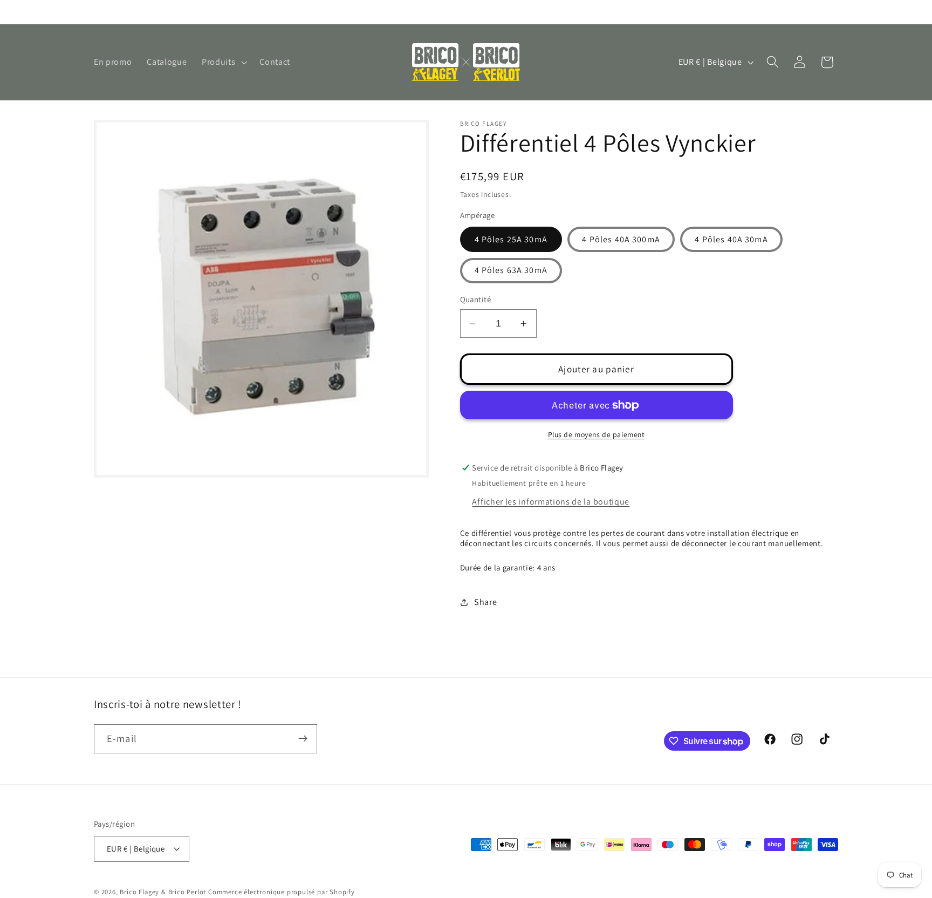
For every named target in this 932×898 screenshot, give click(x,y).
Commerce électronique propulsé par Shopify (281, 892)
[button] (223, 62)
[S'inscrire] (303, 738)
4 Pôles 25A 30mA (511, 239)
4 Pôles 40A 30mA (731, 239)
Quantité (475, 300)
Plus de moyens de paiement (596, 434)
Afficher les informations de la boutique (550, 502)
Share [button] (485, 602)
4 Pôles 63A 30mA (511, 270)
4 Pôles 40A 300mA (621, 239)
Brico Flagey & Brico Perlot (163, 892)
